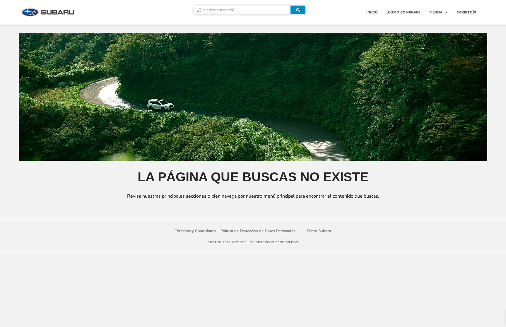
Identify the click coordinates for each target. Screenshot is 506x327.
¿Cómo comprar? (403, 12)
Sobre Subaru (319, 231)
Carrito (465, 12)
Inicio (372, 12)
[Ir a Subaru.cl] (48, 12)
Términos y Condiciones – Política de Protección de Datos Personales (235, 231)
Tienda (435, 12)
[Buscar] (297, 10)
